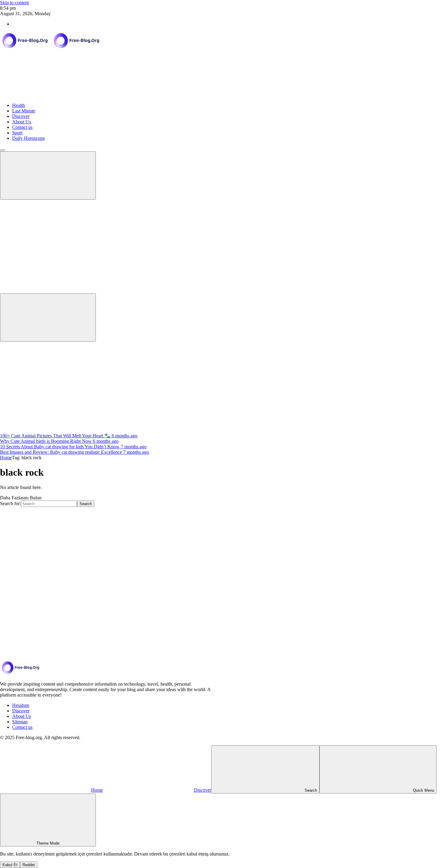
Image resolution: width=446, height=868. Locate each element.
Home (6, 457)
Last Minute (23, 110)
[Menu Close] (2, 150)
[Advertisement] (223, 387)
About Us (21, 121)
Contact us (22, 127)
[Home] (45, 95)
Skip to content (14, 2)
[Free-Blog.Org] (51, 48)
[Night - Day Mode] (45, 243)
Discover (20, 116)
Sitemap (20, 721)
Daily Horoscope (28, 138)
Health (18, 105)
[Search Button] (48, 317)
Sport (17, 132)
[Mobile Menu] (48, 175)
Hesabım (20, 705)
